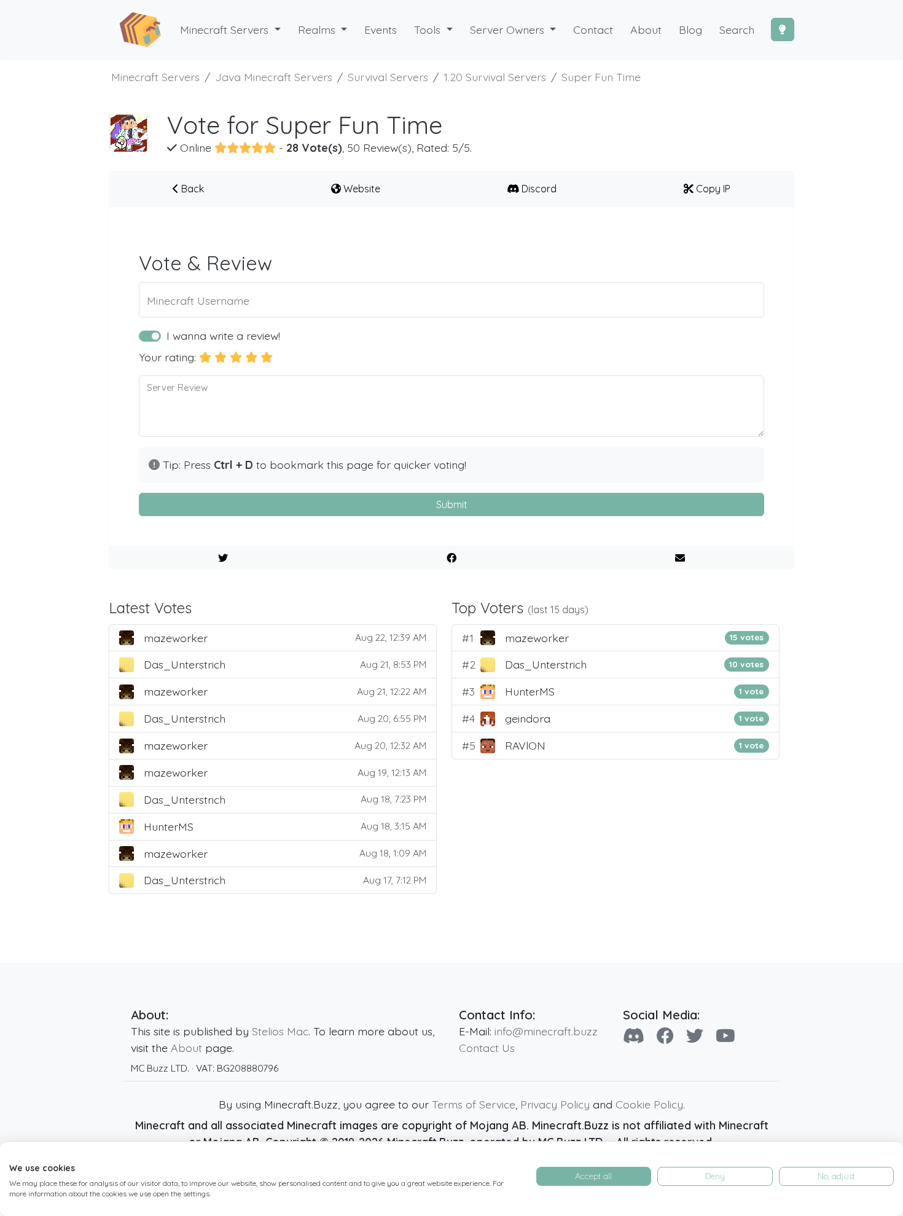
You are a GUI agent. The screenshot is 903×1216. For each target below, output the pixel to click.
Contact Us (487, 1047)
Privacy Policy (555, 1104)
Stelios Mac (280, 1031)
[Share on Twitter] (223, 558)
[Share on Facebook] (451, 558)
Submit (451, 504)
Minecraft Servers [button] (226, 29)
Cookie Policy (649, 1104)
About (186, 1047)
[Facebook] (665, 1035)
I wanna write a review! (223, 335)
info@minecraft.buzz (546, 1031)
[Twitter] (694, 1035)
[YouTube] (725, 1035)
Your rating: (167, 357)
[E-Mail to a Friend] (679, 558)
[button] (322, 30)
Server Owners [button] (508, 29)
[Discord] (633, 1035)
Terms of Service (473, 1104)
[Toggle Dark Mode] (782, 29)
